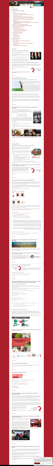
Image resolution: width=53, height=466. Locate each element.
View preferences (49, 463)
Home (10, 0)
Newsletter (12, 0)
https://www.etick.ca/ (21, 214)
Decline (43, 463)
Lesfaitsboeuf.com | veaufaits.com (25, 0)
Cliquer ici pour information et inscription (20, 258)
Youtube (39, 0)
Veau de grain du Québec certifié (26, 128)
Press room (20, 0)
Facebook (35, 0)
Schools (42, 0)
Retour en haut (13, 104)
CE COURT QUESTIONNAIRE (20, 329)
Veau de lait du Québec (34, 128)
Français (32, 0)
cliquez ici (31, 365)
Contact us (17, 0)
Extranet (15, 0)
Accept (37, 463)
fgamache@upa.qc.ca (38, 456)
